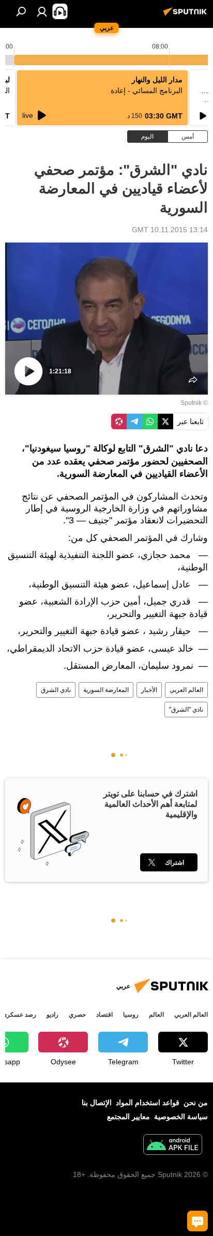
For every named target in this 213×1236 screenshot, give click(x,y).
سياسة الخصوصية (181, 1116)
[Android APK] (173, 1145)
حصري (77, 1014)
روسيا (131, 1014)
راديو (52, 1014)
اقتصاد (104, 1014)
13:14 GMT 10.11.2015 (170, 229)
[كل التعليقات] (197, 1221)
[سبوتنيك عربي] (186, 15)
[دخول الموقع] (42, 11)
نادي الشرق (56, 690)
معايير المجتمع (128, 1116)
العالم (156, 1014)
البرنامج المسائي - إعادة (146, 90)
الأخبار (149, 690)
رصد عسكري (19, 1014)
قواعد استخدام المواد (147, 1102)
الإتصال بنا (97, 1102)
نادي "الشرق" (186, 709)
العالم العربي (186, 690)
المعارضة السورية (106, 690)
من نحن (196, 1102)
